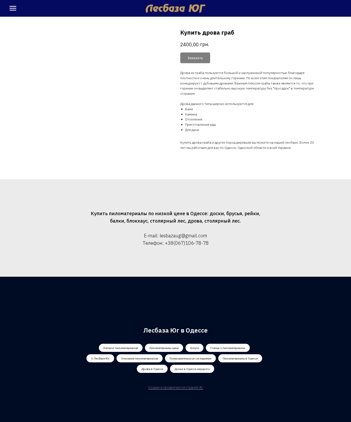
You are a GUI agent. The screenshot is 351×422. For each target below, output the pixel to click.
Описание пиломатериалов (139, 358)
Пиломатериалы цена (164, 348)
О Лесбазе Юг (100, 358)
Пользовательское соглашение (190, 358)
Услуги (194, 348)
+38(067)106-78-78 (187, 243)
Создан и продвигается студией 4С (175, 387)
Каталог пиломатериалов (120, 348)
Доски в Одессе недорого (192, 369)
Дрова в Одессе (152, 369)
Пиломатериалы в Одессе (240, 358)
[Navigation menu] (13, 8)
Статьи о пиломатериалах (227, 348)
